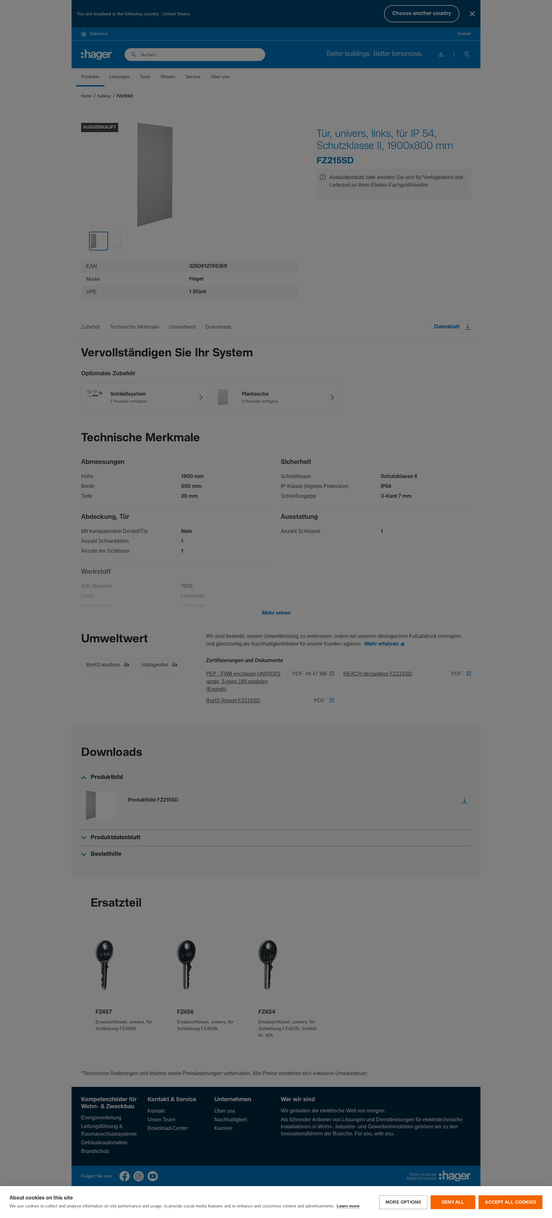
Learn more (348, 1206)
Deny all (453, 1202)
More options (403, 1202)
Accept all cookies (510, 1202)
